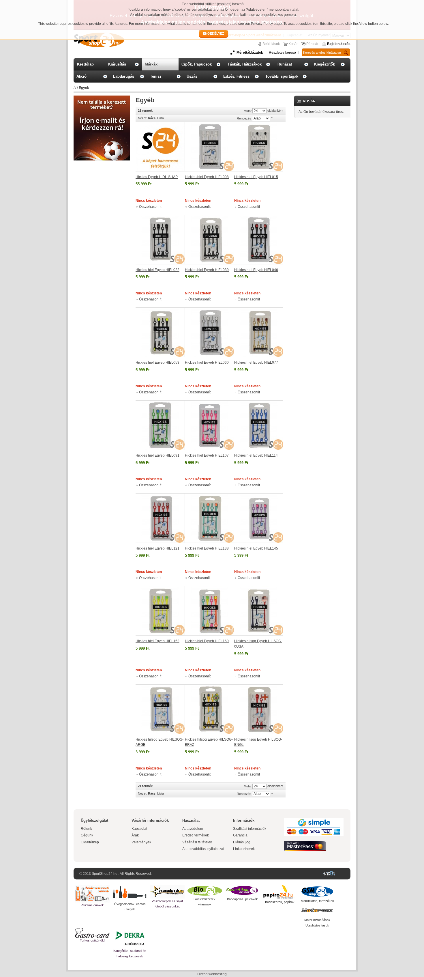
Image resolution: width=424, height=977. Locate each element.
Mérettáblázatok (250, 53)
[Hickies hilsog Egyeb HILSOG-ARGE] (160, 709)
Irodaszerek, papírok (279, 902)
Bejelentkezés (338, 44)
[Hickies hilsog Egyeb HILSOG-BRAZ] (209, 709)
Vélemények (141, 842)
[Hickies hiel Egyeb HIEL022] (160, 239)
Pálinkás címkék (92, 905)
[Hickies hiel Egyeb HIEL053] (160, 332)
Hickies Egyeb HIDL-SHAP (157, 177)
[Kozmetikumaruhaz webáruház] (242, 890)
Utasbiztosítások (317, 925)
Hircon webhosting (212, 974)
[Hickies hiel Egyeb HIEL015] (258, 146)
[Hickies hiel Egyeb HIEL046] (258, 239)
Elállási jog (241, 842)
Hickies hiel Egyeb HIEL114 (256, 455)
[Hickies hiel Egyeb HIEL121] (160, 518)
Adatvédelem (192, 829)
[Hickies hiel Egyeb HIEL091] (160, 425)
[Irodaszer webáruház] (279, 892)
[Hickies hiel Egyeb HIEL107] (209, 425)
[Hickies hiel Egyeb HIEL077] (258, 332)
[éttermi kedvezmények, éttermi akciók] (92, 933)
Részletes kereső (282, 53)
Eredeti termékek (195, 835)
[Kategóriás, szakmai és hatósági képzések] (129, 938)
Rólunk (86, 829)
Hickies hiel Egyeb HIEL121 (157, 548)
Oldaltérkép (90, 842)
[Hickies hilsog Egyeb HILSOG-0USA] (258, 611)
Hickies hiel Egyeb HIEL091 (157, 455)
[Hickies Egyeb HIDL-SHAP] (160, 146)
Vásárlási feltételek (197, 842)
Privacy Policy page (266, 24)
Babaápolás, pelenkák (242, 899)
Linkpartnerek (244, 849)
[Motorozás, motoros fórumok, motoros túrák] (317, 910)
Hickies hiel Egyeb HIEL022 (157, 270)
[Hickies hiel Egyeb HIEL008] (209, 146)
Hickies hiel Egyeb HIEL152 (157, 641)
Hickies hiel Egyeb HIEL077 (256, 362)
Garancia (240, 835)
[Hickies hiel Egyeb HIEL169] (209, 611)
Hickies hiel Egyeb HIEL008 (207, 177)
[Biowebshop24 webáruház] (204, 890)
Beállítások (271, 44)
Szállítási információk (249, 829)
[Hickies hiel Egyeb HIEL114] (258, 425)
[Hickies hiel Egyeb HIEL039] (209, 239)
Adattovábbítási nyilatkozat (203, 849)
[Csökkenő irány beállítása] (272, 118)
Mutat (248, 111)
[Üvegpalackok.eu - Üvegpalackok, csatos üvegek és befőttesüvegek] (129, 893)
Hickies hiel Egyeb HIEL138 (207, 548)
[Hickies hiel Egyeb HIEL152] (160, 611)
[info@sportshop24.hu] (102, 98)
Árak (135, 835)
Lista (160, 118)
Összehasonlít (150, 207)
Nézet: (142, 118)
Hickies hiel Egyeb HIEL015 (256, 177)
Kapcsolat (139, 829)
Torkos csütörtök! (92, 940)
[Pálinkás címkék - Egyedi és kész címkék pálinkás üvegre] (92, 894)
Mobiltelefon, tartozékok (317, 901)
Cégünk (87, 835)
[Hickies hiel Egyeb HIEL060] (209, 332)
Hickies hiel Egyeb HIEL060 (207, 362)
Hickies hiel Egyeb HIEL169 (207, 641)
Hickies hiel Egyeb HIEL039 (207, 270)
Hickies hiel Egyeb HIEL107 (207, 455)
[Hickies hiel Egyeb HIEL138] (209, 518)
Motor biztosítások (317, 920)
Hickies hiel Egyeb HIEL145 (256, 548)
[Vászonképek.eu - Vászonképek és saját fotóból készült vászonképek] (167, 891)
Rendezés (244, 118)
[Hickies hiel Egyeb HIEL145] (258, 518)
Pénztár (312, 44)
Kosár (293, 44)
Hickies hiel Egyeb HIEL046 (256, 270)
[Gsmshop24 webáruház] (317, 891)
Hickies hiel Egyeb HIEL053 (157, 362)
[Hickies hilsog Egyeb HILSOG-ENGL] (258, 709)
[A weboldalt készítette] (330, 874)
